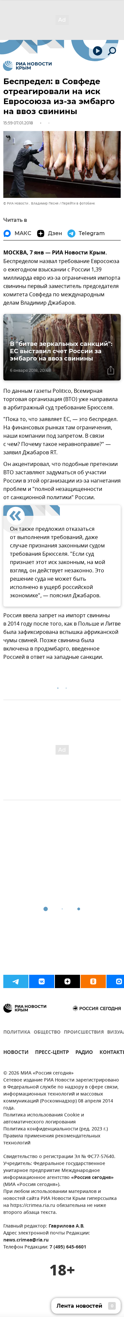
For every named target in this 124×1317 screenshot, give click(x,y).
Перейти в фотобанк (78, 203)
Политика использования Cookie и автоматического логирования (43, 1118)
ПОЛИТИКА (16, 1032)
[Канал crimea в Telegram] (15, 981)
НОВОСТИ (15, 1053)
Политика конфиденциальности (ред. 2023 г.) (55, 1129)
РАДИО (84, 1053)
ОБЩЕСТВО (47, 1032)
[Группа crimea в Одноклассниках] (93, 981)
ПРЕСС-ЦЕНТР (52, 1053)
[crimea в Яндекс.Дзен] (67, 981)
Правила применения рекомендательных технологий (52, 1139)
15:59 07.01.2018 (18, 122)
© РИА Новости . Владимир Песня (31, 203)
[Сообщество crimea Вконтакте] (41, 981)
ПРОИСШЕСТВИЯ (84, 1032)
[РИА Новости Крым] (27, 65)
